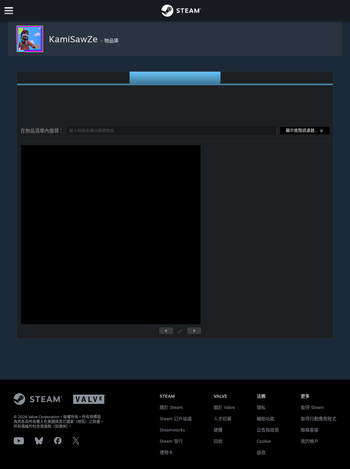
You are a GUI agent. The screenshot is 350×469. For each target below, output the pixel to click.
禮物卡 (166, 452)
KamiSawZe (74, 38)
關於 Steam (171, 407)
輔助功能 (265, 418)
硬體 (218, 430)
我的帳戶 (310, 441)
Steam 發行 (171, 441)
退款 (261, 452)
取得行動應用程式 (318, 418)
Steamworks (172, 430)
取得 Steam (312, 407)
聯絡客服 (310, 430)
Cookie (264, 441)
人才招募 (222, 418)
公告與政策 (268, 430)
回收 (218, 441)
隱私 (261, 407)
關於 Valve (224, 407)
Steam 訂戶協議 (176, 418)
